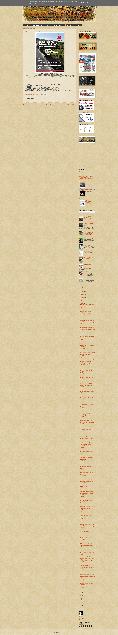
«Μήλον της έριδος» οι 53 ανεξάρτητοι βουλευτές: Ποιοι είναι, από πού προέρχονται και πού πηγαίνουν (86, 178)
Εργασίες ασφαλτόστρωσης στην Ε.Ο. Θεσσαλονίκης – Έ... (86, 355)
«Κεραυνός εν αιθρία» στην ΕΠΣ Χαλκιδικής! (86, 438)
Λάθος (81, 453)
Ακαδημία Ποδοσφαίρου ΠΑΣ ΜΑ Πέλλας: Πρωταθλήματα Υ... (86, 541)
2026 (80, 287)
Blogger (63, 632)
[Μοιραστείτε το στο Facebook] (45, 94)
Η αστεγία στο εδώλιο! (83, 396)
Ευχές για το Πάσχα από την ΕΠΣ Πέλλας (86, 377)
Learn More (83, 2)
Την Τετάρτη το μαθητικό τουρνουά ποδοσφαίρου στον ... (85, 430)
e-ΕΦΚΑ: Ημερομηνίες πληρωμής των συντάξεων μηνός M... (86, 420)
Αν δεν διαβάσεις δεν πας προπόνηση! (86, 485)
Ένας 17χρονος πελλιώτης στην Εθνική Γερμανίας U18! (88, 258)
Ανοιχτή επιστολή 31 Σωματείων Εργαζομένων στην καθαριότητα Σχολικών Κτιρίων (88, 252)
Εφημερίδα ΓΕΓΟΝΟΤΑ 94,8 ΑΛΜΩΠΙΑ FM (86, 176)
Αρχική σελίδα (49, 104)
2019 (80, 596)
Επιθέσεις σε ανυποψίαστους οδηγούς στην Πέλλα (88, 217)
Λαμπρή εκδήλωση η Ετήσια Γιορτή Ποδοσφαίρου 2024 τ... (85, 348)
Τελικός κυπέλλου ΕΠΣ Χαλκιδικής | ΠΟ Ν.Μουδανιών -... (86, 445)
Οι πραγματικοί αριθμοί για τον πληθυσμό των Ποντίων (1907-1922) (88, 279)
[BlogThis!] (42, 94)
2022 (80, 592)
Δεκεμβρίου (82, 291)
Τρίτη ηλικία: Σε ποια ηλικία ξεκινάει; (85, 390)
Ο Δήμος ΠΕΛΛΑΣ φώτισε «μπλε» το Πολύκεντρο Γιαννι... (85, 307)
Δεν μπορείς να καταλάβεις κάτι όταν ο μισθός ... (87, 552)
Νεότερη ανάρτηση (27, 104)
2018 (80, 598)
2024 (80, 290)
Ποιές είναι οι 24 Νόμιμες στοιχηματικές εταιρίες (87, 245)
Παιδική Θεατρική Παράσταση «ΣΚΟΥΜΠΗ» (86, 537)
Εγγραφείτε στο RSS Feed (83, 28)
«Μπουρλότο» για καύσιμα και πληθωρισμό (86, 531)
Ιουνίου (82, 300)
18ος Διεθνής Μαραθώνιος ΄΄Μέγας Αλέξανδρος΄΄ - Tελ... (85, 516)
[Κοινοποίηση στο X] (44, 94)
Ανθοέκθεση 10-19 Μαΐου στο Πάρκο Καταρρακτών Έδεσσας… (85, 364)
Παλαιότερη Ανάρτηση (71, 104)
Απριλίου (82, 303)
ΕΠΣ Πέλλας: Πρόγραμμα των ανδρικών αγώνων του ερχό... (86, 529)
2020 (80, 595)
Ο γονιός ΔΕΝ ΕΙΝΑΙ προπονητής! (85, 502)
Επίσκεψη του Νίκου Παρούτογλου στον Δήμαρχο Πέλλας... (86, 325)
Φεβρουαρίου (83, 587)
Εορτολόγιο (86, 166)
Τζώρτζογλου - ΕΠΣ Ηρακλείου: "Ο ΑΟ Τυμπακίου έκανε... (86, 440)
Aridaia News (82, 190)
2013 (80, 605)
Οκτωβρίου (82, 294)
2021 (80, 593)
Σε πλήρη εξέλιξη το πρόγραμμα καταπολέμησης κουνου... (85, 572)
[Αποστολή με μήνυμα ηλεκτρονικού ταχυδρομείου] (41, 94)
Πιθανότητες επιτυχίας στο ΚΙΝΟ (88, 238)
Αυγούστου (82, 297)
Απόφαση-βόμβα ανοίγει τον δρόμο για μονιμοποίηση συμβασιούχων (89, 271)
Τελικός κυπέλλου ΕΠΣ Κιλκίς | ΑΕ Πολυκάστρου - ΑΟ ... (85, 442)
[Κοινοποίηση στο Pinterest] (46, 94)
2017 (80, 599)
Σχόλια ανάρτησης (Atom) (31, 106)
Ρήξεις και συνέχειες (83, 483)
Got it (88, 2)
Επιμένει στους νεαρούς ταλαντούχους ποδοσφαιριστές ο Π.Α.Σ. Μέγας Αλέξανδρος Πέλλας (89, 265)
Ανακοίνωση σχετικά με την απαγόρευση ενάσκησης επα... (86, 570)
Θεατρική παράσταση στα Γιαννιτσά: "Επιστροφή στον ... (85, 511)
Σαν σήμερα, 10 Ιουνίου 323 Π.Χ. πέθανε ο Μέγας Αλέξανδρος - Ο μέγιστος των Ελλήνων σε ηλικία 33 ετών (89, 224)
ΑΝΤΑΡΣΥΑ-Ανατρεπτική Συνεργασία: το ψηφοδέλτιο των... (86, 402)
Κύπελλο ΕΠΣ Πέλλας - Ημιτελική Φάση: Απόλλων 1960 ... (86, 544)
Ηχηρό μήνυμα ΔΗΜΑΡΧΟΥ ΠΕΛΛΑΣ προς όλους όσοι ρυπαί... (86, 473)
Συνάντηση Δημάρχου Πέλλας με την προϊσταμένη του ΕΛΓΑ (85, 414)
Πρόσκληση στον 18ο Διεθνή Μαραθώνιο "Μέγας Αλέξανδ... (86, 482)
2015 (80, 602)
